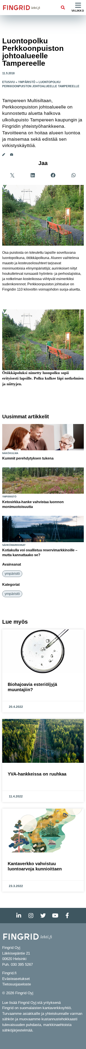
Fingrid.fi (9, 973)
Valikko (77, 10)
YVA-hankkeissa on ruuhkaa (37, 774)
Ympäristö (26, 82)
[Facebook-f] (67, 915)
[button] (63, 7)
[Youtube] (55, 915)
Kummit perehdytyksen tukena (28, 458)
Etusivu (8, 82)
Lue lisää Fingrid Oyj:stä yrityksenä (31, 1003)
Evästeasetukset (16, 979)
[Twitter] (43, 915)
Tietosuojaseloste (16, 984)
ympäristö (12, 573)
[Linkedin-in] (18, 915)
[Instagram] (30, 915)
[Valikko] (78, 5)
